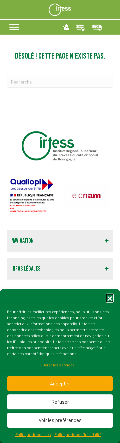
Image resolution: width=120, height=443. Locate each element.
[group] (32, 195)
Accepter (60, 383)
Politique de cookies (33, 434)
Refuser (60, 402)
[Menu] (14, 27)
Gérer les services (58, 364)
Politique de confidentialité (77, 434)
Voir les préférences (60, 420)
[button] (109, 297)
